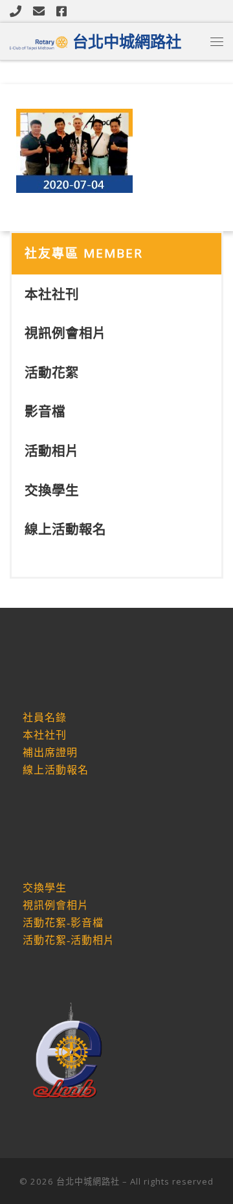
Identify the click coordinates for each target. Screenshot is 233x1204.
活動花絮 (52, 372)
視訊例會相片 (65, 333)
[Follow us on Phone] (15, 11)
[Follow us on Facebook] (61, 11)
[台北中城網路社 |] (39, 40)
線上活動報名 (65, 529)
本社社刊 (52, 294)
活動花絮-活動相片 (69, 940)
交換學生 (52, 490)
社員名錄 (45, 717)
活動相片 (52, 450)
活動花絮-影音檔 (63, 922)
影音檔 (45, 411)
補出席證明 (50, 752)
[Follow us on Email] (39, 11)
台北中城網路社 (88, 1181)
